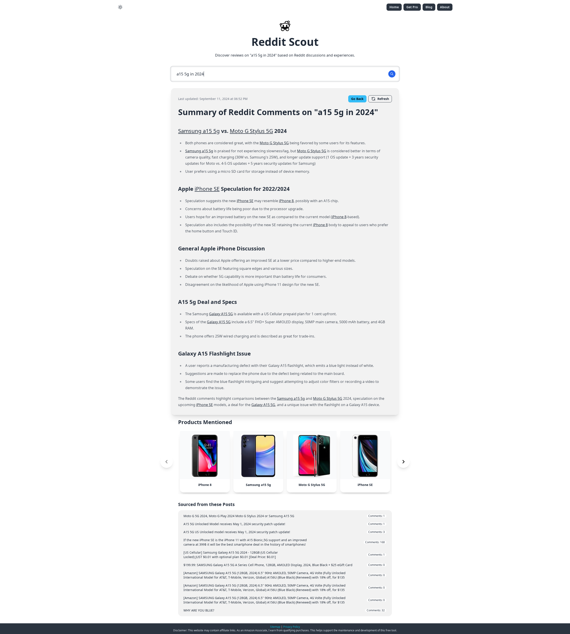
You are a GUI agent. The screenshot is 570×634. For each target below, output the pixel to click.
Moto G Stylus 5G (251, 130)
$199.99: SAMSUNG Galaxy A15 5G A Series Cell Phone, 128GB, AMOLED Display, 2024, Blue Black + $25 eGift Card (284, 565)
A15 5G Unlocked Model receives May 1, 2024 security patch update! (284, 524)
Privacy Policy (291, 627)
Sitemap (275, 627)
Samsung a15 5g (199, 130)
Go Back (357, 99)
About (445, 7)
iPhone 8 (286, 200)
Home (394, 7)
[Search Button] (391, 73)
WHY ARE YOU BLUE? (284, 610)
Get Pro (412, 7)
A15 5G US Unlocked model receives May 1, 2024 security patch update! (284, 532)
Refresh (383, 99)
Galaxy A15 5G (221, 313)
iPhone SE (207, 188)
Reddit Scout (285, 42)
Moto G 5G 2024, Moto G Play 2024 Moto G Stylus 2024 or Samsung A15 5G (284, 516)
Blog (428, 7)
